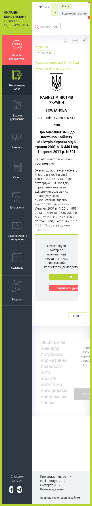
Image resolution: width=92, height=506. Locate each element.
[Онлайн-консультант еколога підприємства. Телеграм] (19, 490)
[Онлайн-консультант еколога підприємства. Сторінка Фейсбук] (11, 490)
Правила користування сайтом (60, 497)
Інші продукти (50, 481)
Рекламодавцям (52, 489)
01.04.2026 (45, 53)
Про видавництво (53, 476)
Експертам (48, 485)
